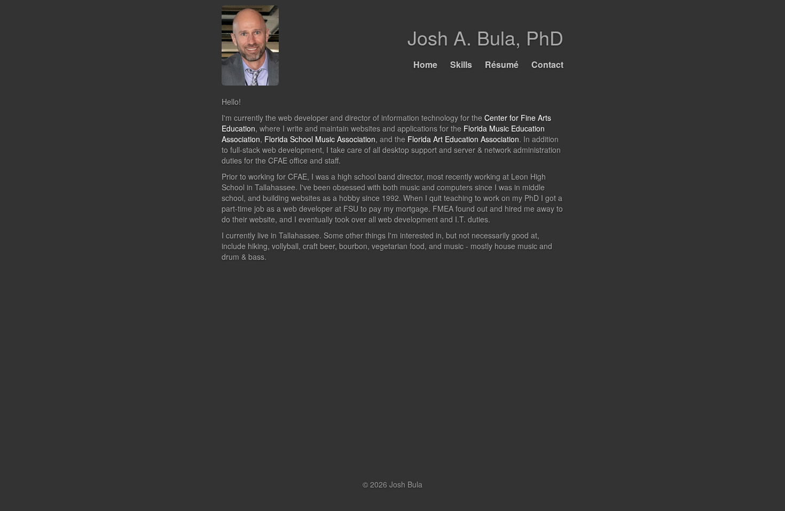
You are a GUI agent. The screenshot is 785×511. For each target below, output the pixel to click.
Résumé (502, 64)
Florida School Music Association (319, 139)
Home (425, 64)
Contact (547, 64)
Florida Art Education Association (463, 139)
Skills (461, 64)
